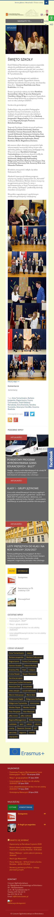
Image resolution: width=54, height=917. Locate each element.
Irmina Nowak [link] (14, 674)
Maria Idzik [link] (31, 695)
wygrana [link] (22, 732)
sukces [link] (29, 724)
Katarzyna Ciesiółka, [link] (24, 407)
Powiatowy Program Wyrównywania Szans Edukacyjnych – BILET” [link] (26, 619)
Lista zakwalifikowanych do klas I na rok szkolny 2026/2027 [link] (28, 634)
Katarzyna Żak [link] (14, 686)
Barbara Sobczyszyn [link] (34, 657)
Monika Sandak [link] (29, 707)
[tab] (12, 571)
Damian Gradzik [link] (15, 665)
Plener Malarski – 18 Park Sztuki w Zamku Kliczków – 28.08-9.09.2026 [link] (25, 863)
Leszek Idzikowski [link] (29, 690)
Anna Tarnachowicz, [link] (19, 398)
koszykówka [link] (27, 686)
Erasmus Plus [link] (14, 670)
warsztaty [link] (12, 732)
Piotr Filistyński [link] (14, 711)
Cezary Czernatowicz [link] (30, 661)
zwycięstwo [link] (13, 736)
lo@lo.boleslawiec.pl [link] (20, 896)
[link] (46, 2)
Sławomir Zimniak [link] (24, 728)
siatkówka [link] (13, 724)
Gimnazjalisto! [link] (24, 599)
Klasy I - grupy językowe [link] (23, 488)
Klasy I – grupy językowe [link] (19, 624)
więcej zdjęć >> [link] (13, 381)
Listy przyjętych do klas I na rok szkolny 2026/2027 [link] (25, 548)
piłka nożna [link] (13, 716)
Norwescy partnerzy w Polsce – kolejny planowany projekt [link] (24, 868)
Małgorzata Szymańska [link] (18, 703)
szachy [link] (11, 728)
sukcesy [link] (38, 724)
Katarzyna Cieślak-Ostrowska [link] (20, 682)
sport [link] (22, 724)
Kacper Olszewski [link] (29, 674)
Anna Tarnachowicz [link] (16, 653)
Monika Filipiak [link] (14, 707)
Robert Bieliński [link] (35, 720)
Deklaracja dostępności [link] (17, 903)
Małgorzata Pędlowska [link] (34, 699)
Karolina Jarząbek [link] (15, 678)
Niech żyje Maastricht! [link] (18, 858)
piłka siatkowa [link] (26, 716)
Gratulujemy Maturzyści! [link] (19, 638)
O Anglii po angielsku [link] (27, 824)
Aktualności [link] (29, 2)
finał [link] (24, 670)
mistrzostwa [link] (34, 703)
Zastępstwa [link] (22, 577)
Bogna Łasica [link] (14, 661)
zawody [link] (32, 732)
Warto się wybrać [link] (19, 840)
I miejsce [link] (32, 670)
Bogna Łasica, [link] (21, 400)
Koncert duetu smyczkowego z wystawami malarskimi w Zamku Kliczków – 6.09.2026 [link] (26, 848)
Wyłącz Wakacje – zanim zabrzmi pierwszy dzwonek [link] (26, 854)
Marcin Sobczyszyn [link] (16, 695)
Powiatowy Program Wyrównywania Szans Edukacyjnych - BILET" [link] (21, 463)
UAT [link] (35, 728)
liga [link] (40, 690)
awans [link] (29, 653)
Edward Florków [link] (30, 665)
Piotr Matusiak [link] (28, 711)
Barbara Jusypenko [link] (16, 657)
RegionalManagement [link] (17, 720)
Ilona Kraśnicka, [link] (23, 405)
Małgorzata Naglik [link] (16, 699)
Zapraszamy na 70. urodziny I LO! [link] (25, 589)
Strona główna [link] (19, 2)
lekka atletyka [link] (14, 690)
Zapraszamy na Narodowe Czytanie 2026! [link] (26, 844)
